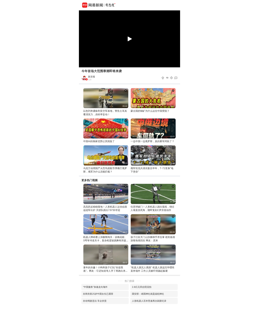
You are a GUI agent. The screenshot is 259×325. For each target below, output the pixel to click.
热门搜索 (129, 281)
